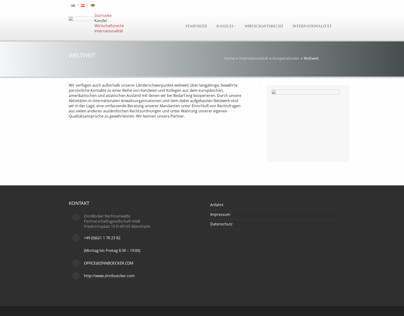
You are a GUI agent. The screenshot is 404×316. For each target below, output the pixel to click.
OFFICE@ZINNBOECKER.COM (108, 263)
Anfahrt (217, 204)
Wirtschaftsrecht (264, 26)
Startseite (196, 26)
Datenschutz (221, 224)
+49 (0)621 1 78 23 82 (102, 237)
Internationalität (312, 26)
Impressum (220, 214)
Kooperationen (286, 58)
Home (229, 58)
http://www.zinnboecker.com (109, 275)
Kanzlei (224, 26)
